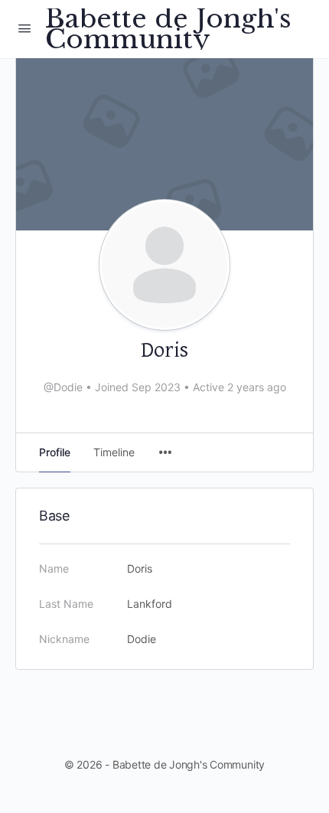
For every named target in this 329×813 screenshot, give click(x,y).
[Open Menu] (24, 28)
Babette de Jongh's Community (168, 29)
